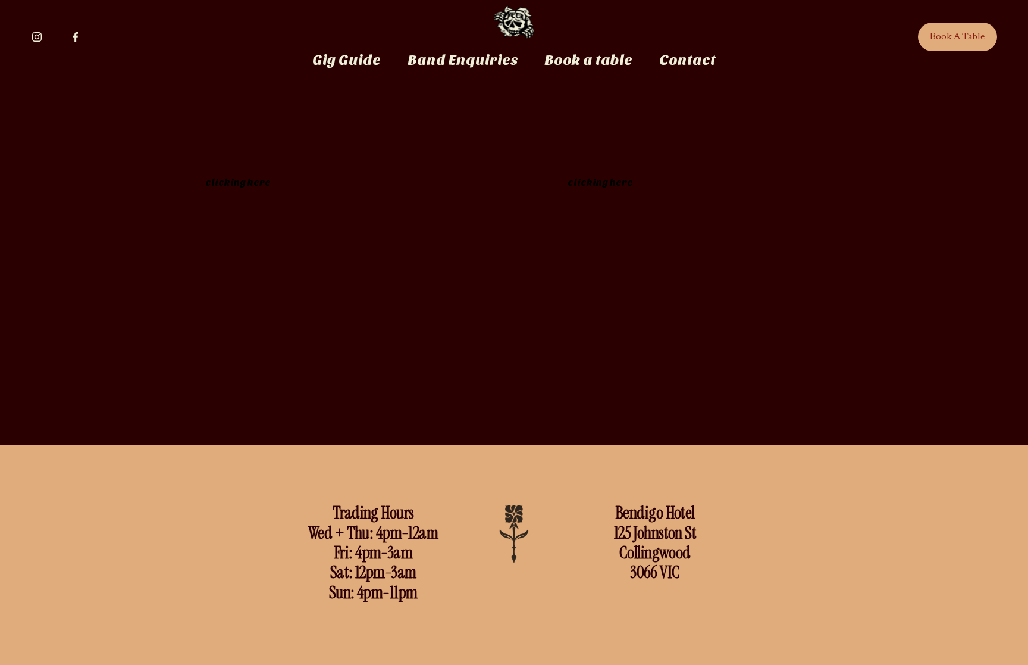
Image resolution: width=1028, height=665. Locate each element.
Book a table (588, 60)
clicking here (238, 182)
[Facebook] (76, 37)
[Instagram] (37, 37)
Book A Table (957, 37)
